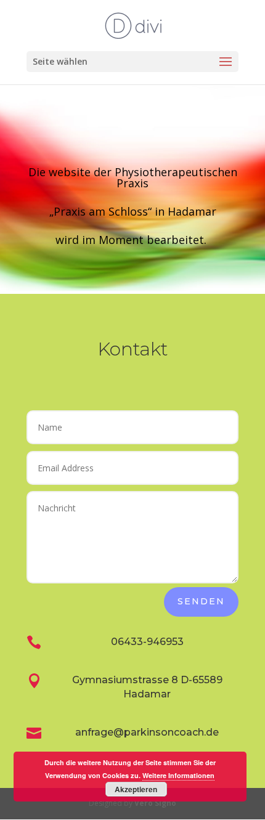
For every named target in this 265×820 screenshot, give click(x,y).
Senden (201, 601)
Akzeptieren (136, 789)
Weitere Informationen (178, 775)
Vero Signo (155, 803)
